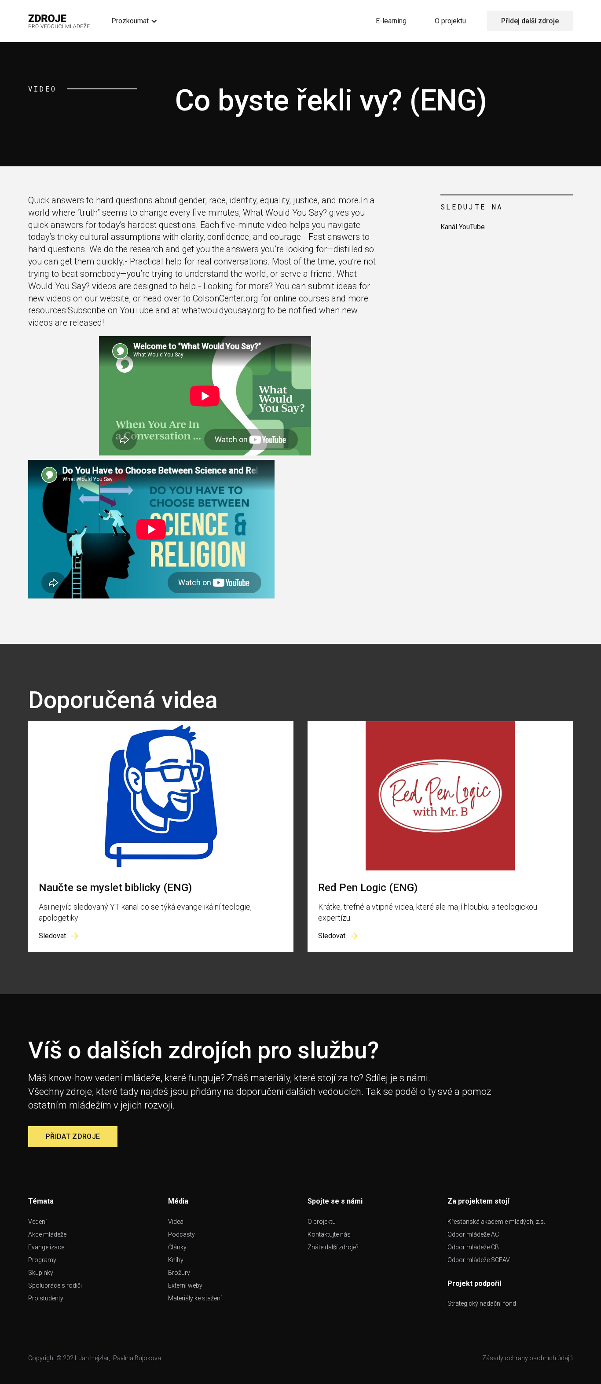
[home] (59, 21)
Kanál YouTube (462, 227)
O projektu (450, 21)
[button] (134, 21)
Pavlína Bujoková (137, 1358)
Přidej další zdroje (530, 21)
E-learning (391, 21)
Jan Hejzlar (94, 1358)
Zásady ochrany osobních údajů (527, 1358)
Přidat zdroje (73, 1136)
